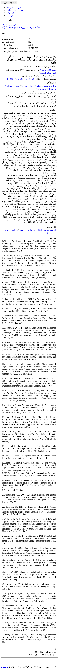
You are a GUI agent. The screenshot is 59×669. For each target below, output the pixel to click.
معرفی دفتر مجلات (15, 10)
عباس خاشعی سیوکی (45, 86)
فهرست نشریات (14, 7)
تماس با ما (11, 15)
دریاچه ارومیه (11, 230)
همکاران (10, 12)
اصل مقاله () (47, 73)
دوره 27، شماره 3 (48, 70)
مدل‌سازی (51, 232)
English (10, 20)
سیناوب (4, 666)
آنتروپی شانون (49, 230)
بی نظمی (23, 230)
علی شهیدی (27, 86)
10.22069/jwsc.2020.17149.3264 (21, 79)
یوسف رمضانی (12, 86)
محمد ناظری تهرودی (46, 89)
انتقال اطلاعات (35, 230)
